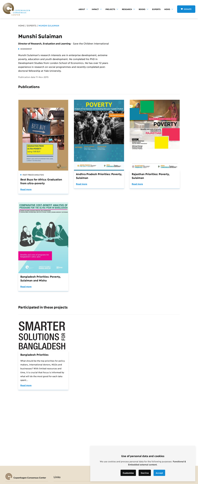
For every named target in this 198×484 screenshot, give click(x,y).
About (82, 9)
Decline (145, 472)
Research (127, 9)
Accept (159, 472)
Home (21, 25)
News (167, 9)
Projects (110, 9)
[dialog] (142, 463)
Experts (156, 9)
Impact (95, 9)
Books (142, 9)
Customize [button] (128, 472)
